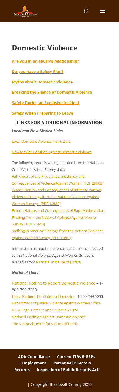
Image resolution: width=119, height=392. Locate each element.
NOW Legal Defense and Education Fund (45, 309)
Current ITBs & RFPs (76, 356)
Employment (34, 363)
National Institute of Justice (58, 261)
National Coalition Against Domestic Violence (49, 316)
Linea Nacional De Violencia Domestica (43, 296)
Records (22, 369)
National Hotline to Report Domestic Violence (54, 283)
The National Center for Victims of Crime (45, 323)
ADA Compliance (34, 356)
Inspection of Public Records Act (68, 369)
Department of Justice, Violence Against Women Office (56, 303)
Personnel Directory (72, 363)
